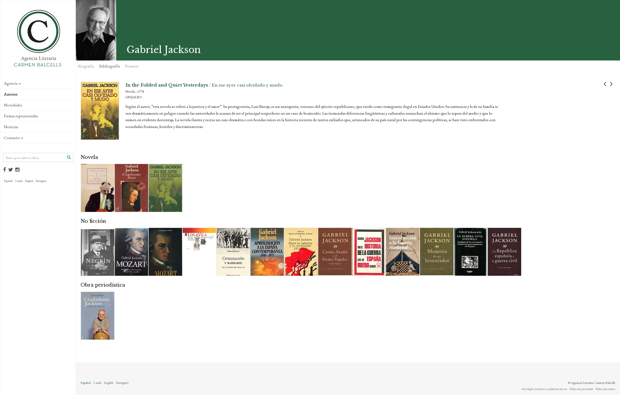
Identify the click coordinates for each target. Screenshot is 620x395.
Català (19, 181)
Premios (132, 66)
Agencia (11, 83)
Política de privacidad (581, 389)
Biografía (86, 66)
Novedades (13, 105)
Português (41, 181)
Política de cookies (605, 389)
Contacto (12, 137)
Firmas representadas (21, 116)
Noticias (11, 126)
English (29, 181)
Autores (10, 94)
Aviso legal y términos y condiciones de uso (544, 389)
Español (8, 181)
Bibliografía (109, 66)
